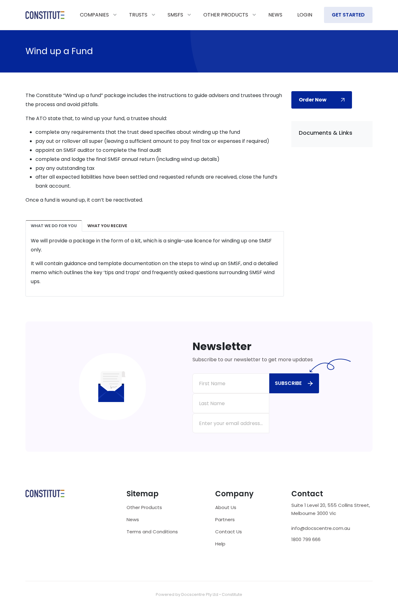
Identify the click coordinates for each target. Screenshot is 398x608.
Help (220, 543)
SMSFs (175, 14)
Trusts (138, 14)
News (275, 14)
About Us (225, 507)
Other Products (225, 14)
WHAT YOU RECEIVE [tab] (107, 225)
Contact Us (228, 531)
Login (304, 14)
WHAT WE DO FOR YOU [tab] (54, 225)
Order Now (312, 99)
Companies (94, 14)
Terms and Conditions (152, 531)
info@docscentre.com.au (320, 528)
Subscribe (288, 383)
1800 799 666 (306, 539)
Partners (225, 519)
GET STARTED (348, 14)
